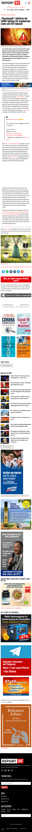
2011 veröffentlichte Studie (12, 143)
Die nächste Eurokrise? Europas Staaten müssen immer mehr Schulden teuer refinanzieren (20, 440)
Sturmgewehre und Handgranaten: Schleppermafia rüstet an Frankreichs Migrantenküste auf (20, 433)
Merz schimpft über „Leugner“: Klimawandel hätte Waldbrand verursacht (21, 383)
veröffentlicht (20, 97)
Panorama (21, 10)
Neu (8, 10)
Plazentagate (17, 267)
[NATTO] (16, 606)
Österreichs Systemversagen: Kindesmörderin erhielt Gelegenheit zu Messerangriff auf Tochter (21, 391)
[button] (4, 9)
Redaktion (9, 7)
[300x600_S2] (12, 493)
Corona (12, 10)
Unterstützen (16, 7)
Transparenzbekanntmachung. (24, 90)
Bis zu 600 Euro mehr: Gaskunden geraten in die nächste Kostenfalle (21, 411)
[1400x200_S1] (16, 87)
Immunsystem (9, 267)
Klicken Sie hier (4, 264)
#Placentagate (14, 119)
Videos (27, 10)
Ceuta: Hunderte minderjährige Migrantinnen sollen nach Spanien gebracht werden (21, 425)
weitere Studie (14, 157)
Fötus (2, 267)
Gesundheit (11, 15)
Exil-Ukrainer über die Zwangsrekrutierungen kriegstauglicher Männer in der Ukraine (21, 404)
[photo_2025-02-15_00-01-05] (16, 529)
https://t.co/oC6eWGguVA (13, 133)
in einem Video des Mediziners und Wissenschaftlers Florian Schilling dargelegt (15, 212)
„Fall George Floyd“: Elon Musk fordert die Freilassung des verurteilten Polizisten (20, 397)
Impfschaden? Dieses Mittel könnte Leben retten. (15, 580)
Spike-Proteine (26, 267)
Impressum (23, 828)
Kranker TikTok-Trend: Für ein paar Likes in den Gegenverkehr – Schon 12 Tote (20, 377)
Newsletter (22, 7)
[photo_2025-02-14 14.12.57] (12, 575)
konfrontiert (25, 110)
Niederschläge (7, 229)
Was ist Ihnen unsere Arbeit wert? (16, 279)
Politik (16, 10)
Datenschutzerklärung (11, 828)
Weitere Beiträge (6, 365)
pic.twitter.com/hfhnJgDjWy (14, 135)
